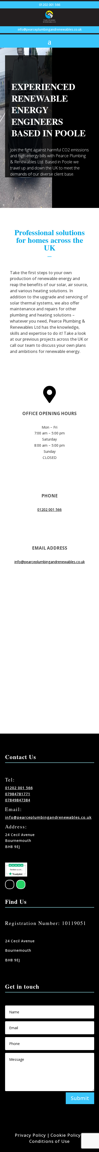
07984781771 (17, 793)
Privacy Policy (30, 1135)
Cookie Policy (66, 1135)
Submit (80, 1098)
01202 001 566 (49, 5)
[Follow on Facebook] (9, 884)
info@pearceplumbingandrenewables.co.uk (49, 29)
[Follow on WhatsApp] (20, 884)
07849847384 (17, 800)
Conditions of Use (49, 1141)
